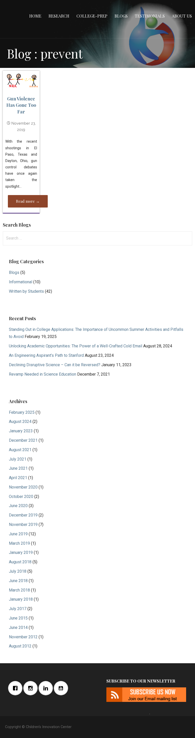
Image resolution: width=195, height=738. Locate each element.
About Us (182, 16)
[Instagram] (31, 688)
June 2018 (18, 580)
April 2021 (18, 477)
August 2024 (20, 421)
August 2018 (20, 561)
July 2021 (17, 459)
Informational (20, 281)
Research (58, 16)
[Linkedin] (47, 688)
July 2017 (17, 608)
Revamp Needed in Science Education (42, 374)
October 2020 (21, 496)
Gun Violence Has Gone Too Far (21, 105)
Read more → (28, 201)
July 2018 (17, 571)
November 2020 (23, 487)
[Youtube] (62, 688)
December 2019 (23, 515)
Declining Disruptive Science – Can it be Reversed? (54, 364)
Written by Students (26, 291)
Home (35, 16)
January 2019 (21, 552)
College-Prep (91, 16)
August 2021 (20, 449)
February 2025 (22, 412)
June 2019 (18, 534)
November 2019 (23, 524)
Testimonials (150, 16)
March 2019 (19, 543)
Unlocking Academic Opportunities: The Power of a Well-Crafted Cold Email (75, 346)
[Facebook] (16, 688)
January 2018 (21, 599)
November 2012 (23, 636)
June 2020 (18, 505)
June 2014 (18, 627)
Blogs (121, 16)
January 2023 (21, 431)
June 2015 (18, 618)
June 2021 (18, 468)
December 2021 (23, 440)
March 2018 (19, 590)
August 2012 (20, 646)
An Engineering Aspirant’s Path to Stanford (46, 355)
